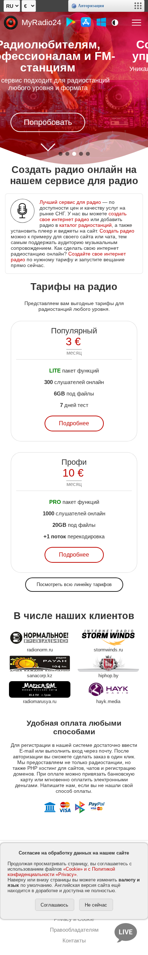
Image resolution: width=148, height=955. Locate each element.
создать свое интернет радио (83, 216)
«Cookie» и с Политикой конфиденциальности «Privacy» (61, 871)
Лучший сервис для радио (70, 202)
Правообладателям (74, 930)
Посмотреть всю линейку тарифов (74, 584)
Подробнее (74, 423)
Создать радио (117, 231)
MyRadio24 (41, 22)
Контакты (74, 940)
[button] (61, 154)
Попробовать (80, 110)
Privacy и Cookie (74, 919)
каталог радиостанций (85, 225)
